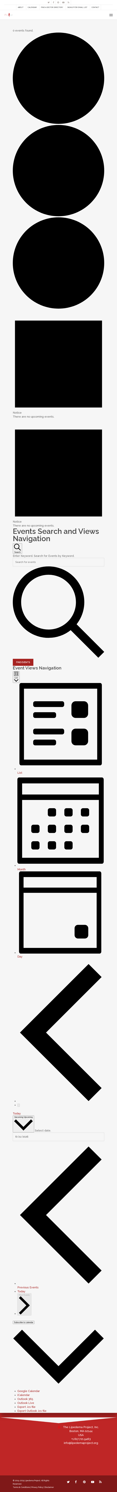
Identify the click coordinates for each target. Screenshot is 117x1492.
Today (17, 1113)
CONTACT (95, 7)
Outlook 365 (25, 1399)
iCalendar (23, 1395)
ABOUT (20, 7)
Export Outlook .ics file (31, 1410)
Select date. (43, 1130)
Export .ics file (26, 1406)
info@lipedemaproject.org (81, 1443)
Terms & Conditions (21, 1487)
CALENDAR (32, 7)
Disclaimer (49, 1487)
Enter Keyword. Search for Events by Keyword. (43, 555)
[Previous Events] (60, 1101)
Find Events (23, 662)
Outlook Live (25, 1402)
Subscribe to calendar (23, 1322)
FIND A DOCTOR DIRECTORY (52, 7)
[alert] (58, 364)
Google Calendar (28, 1391)
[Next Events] (18, 1105)
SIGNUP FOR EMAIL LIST (77, 7)
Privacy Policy (37, 1487)
